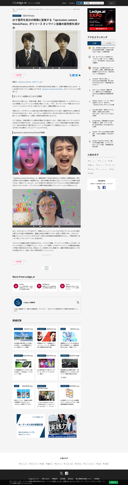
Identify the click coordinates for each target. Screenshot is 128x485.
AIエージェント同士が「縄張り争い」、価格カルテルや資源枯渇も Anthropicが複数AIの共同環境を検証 (102, 93)
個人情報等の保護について (84, 479)
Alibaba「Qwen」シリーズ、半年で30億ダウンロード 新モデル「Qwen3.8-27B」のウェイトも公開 (103, 103)
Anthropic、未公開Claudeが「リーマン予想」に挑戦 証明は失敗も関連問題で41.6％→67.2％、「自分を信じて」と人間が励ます (103, 71)
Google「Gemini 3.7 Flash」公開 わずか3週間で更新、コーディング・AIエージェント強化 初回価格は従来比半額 (103, 144)
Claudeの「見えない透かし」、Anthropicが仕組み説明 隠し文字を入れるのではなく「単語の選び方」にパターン (103, 82)
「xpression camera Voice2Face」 (52, 89)
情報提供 (54, 479)
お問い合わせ (46, 479)
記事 (81, 3)
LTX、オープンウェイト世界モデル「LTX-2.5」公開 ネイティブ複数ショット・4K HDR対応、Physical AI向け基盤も (103, 60)
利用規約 (96, 479)
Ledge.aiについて (34, 479)
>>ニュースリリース (46, 255)
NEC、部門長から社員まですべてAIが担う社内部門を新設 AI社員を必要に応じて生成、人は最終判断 (103, 50)
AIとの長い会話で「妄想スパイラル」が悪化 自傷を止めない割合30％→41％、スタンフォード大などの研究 (103, 113)
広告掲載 (62, 479)
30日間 (108, 43)
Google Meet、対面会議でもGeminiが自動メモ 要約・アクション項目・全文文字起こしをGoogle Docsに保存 (103, 124)
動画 (88, 3)
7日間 (94, 43)
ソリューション (98, 3)
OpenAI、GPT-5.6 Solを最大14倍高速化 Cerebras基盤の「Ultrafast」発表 (103, 134)
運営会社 (70, 479)
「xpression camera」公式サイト (28, 82)
